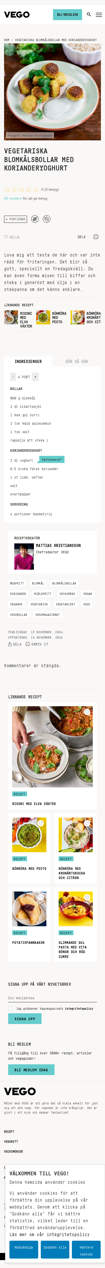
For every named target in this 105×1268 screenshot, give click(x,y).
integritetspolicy (79, 1007)
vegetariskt (65, 603)
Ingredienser (28, 360)
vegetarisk (39, 603)
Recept (9, 1130)
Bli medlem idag (31, 1068)
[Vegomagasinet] (17, 14)
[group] (18, 318)
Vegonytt (11, 1140)
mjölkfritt (42, 592)
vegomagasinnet (47, 613)
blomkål (38, 582)
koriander (18, 592)
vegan (87, 592)
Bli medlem (13, 198)
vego (86, 603)
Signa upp (25, 1017)
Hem (6, 39)
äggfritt (17, 582)
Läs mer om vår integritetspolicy (49, 1233)
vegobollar (18, 613)
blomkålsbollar (64, 582)
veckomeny (67, 592)
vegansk (16, 603)
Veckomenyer (13, 1150)
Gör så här (76, 360)
